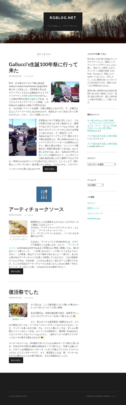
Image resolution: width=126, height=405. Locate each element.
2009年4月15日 (15, 298)
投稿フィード (93, 208)
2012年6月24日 (15, 76)
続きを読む (50, 169)
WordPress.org (93, 218)
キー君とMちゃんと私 (97, 120)
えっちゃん (29, 76)
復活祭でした (24, 292)
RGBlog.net (63, 18)
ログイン (91, 203)
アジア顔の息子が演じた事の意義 (102, 136)
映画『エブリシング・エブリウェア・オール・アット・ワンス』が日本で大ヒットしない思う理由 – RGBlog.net (102, 125)
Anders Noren (103, 396)
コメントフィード (95, 213)
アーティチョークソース (36, 209)
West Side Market (32, 95)
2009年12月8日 (15, 215)
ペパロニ (45, 155)
